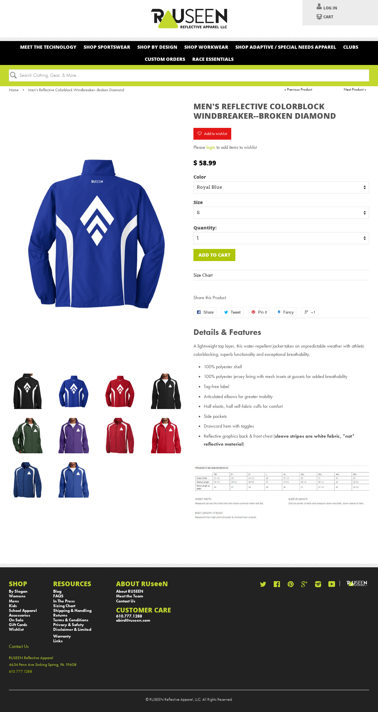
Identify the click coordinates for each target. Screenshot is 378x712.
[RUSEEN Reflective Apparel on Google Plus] (304, 585)
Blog (57, 591)
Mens (14, 601)
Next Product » (355, 89)
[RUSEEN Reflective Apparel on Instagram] (318, 585)
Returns (60, 615)
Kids (13, 605)
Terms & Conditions (70, 620)
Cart (328, 16)
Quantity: (205, 227)
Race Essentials (213, 59)
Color (199, 176)
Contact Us (125, 601)
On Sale (16, 620)
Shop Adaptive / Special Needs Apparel (285, 46)
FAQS (58, 596)
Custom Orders (165, 59)
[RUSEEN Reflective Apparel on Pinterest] (290, 585)
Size (198, 202)
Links (58, 640)
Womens (17, 596)
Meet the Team (129, 596)
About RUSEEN (129, 591)
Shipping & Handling (72, 610)
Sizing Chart (64, 605)
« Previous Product (298, 89)
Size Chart (202, 275)
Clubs (350, 46)
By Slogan (18, 591)
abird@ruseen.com (133, 620)
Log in (330, 8)
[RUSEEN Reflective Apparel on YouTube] (331, 585)
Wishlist (16, 629)
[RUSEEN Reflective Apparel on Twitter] (263, 585)
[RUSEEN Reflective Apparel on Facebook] (276, 585)
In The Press (64, 601)
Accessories (19, 615)
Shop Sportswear (107, 46)
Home (14, 89)
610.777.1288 (129, 616)
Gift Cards (18, 624)
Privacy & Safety (68, 624)
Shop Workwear (206, 46)
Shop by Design (157, 46)
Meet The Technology (48, 46)
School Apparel (23, 610)
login (210, 147)
